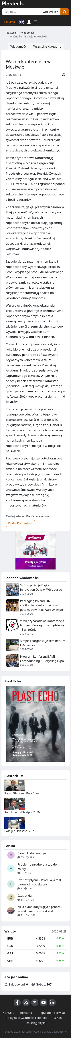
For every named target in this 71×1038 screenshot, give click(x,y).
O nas (58, 1018)
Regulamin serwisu (52, 1013)
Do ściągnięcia (36, 1023)
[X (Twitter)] (34, 1002)
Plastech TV (13, 776)
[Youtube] (43, 1002)
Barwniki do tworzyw (31, 853)
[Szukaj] (64, 11)
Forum (9, 846)
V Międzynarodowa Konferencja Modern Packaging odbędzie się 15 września (42, 625)
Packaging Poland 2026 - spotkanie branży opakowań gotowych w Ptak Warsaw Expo (41, 605)
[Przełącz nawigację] (35, 21)
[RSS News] (26, 1002)
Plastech (11, 32)
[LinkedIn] (52, 1002)
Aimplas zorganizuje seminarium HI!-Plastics (42, 643)
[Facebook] (17, 1002)
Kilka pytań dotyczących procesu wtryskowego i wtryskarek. (39, 909)
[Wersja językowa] (21, 21)
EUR (10, 938)
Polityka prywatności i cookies (26, 1018)
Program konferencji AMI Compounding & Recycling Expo (42, 659)
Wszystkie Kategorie (47, 46)
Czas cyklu (24, 896)
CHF (10, 961)
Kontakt (8, 1013)
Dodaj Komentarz (20, 523)
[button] (28, 21)
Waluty (10, 931)
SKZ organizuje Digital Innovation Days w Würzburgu (41, 587)
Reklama (9, 21)
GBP (10, 953)
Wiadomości (27, 32)
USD (10, 946)
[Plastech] (13, 3)
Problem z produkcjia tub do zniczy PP (37, 866)
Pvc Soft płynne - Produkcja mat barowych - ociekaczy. (39, 882)
